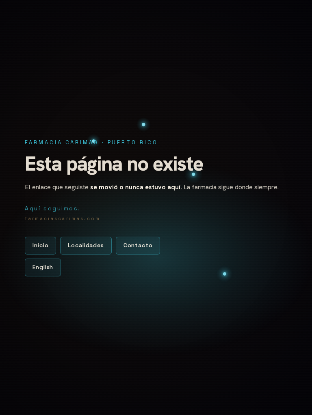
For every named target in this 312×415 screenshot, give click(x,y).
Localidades (86, 245)
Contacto (138, 245)
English (42, 267)
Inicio (40, 245)
